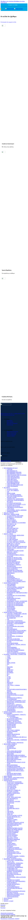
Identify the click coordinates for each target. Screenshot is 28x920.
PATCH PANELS (11, 520)
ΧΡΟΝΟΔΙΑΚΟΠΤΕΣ (12, 896)
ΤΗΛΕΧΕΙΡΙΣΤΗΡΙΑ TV (13, 578)
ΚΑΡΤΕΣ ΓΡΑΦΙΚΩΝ (12, 832)
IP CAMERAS (10, 518)
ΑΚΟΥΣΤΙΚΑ (10, 549)
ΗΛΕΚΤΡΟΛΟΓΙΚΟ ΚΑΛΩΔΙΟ (15, 695)
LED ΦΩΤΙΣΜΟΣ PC (12, 798)
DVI (8, 664)
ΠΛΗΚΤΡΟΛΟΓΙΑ (12, 845)
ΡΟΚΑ (8, 878)
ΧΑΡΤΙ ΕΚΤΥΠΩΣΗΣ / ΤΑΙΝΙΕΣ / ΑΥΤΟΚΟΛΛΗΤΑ (16, 856)
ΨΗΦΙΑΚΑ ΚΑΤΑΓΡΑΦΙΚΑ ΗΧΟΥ (16, 581)
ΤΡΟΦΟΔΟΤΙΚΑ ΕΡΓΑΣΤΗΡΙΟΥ (15, 650)
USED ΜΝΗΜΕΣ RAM (13, 483)
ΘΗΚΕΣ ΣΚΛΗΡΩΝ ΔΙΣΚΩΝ (14, 829)
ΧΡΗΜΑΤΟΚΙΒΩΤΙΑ (12, 511)
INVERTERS (10, 746)
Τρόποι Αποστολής (11, 433)
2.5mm (8, 655)
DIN (8, 661)
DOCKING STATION (12, 791)
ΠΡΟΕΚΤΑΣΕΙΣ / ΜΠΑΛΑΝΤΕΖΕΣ (16, 877)
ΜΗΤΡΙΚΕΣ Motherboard (13, 839)
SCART (9, 678)
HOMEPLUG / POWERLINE (14, 517)
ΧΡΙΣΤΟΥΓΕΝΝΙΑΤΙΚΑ (13, 895)
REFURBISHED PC (12, 470)
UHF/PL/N (9, 683)
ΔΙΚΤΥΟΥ (9, 692)
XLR (8, 688)
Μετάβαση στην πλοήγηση (7, 1)
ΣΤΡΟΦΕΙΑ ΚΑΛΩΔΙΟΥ (13, 880)
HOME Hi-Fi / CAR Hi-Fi (13, 543)
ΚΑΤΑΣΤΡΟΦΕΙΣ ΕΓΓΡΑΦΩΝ (15, 633)
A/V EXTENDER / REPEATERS (15, 535)
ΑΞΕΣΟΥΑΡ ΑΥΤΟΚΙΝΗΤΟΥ (15, 620)
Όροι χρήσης (10, 422)
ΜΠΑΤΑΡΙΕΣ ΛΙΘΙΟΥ (13, 758)
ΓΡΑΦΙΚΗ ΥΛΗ (11, 821)
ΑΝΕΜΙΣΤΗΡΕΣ (11, 585)
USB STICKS (10, 812)
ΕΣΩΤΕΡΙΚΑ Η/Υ (11, 693)
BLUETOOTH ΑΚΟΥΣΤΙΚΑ (14, 718)
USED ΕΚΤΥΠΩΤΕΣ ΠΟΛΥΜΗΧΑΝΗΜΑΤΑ (13, 481)
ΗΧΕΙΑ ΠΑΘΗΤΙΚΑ (12, 569)
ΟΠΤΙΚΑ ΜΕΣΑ (11, 843)
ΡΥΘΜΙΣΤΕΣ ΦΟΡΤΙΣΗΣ (13, 766)
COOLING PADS (11, 786)
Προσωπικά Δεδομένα (12, 431)
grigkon (21, 461)
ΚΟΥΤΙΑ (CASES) (12, 836)
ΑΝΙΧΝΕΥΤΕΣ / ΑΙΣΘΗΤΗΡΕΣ (15, 498)
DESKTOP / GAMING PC (14, 790)
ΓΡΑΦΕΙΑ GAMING (12, 819)
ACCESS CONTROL (12, 489)
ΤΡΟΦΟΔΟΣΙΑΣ (11, 710)
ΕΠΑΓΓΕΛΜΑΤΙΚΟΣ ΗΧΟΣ (14, 567)
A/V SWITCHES (11, 538)
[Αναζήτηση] (2, 8)
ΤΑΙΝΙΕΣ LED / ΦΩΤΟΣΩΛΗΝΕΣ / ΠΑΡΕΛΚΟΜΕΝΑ (16, 882)
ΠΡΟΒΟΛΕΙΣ (10, 875)
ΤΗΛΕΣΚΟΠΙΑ (11, 577)
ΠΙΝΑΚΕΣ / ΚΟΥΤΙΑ (12, 873)
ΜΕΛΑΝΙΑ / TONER (12, 838)
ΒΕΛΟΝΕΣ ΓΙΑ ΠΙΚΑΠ (13, 563)
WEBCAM (10, 814)
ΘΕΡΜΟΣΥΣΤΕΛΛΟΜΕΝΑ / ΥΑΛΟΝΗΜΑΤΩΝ (14, 698)
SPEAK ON (10, 682)
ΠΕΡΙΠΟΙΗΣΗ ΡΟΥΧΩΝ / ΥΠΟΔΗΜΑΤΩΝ (14, 599)
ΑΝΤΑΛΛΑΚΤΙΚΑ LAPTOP (14, 815)
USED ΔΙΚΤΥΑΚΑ (12, 479)
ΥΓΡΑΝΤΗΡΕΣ (11, 609)
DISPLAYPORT (11, 662)
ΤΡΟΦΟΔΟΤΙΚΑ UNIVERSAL (15, 769)
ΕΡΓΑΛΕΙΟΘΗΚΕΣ (12, 629)
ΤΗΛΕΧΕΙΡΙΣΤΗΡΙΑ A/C (13, 648)
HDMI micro (10, 669)
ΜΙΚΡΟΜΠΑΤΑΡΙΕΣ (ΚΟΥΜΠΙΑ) (16, 755)
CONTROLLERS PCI (12, 784)
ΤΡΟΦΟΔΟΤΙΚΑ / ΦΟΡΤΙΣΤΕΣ (15, 742)
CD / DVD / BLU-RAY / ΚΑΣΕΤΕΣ (16, 542)
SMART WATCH (11, 727)
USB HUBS (10, 811)
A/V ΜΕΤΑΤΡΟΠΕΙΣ (12, 539)
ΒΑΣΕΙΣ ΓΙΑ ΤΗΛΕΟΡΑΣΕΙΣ (14, 559)
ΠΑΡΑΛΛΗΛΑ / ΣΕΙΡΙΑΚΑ (14, 704)
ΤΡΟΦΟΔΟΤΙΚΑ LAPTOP (14, 853)
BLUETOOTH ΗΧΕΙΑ (13, 720)
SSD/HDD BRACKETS (13, 808)
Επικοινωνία (10, 424)
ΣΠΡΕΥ (9, 646)
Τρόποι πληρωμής (11, 434)
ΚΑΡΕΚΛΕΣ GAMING (13, 831)
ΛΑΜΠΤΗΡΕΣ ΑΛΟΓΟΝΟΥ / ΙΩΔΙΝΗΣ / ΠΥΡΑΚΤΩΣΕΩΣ (14, 870)
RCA (8, 674)
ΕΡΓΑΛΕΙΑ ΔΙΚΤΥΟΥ (12, 528)
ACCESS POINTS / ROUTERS (15, 515)
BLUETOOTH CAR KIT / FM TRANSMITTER (15, 617)
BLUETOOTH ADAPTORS (14, 781)
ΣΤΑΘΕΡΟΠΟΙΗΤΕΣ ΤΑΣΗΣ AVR (16, 767)
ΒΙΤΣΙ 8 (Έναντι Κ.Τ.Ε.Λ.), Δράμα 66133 (11, 413)
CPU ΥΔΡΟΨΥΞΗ (11, 787)
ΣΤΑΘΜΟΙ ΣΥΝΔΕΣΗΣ (13, 847)
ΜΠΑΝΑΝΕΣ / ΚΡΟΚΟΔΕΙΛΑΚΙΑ (16, 702)
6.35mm (9, 658)
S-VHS (8, 676)
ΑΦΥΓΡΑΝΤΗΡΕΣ (12, 590)
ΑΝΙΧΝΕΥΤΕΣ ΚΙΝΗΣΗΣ (14, 864)
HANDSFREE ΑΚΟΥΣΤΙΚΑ (14, 723)
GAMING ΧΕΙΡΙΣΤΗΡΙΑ (13, 793)
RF (7, 675)
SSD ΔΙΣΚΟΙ (10, 807)
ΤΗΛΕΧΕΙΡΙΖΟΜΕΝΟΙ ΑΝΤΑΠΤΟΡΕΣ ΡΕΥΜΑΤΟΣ (14, 887)
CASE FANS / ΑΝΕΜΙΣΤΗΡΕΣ (15, 783)
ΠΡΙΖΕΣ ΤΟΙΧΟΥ (11, 532)
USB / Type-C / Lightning (13, 685)
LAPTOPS (9, 469)
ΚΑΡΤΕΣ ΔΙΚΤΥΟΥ (12, 529)
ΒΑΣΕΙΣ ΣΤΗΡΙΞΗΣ (12, 731)
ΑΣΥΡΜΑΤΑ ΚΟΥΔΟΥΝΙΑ (14, 503)
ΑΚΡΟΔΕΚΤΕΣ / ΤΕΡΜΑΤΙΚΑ (15, 863)
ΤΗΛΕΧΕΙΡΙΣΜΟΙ (12, 647)
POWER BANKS (11, 724)
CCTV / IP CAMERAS (13, 490)
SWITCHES (10, 527)
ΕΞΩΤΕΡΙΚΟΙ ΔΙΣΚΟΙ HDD (14, 824)
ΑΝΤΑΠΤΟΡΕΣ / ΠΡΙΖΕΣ (13, 866)
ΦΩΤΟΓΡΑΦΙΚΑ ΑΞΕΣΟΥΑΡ (14, 580)
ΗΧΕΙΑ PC (10, 826)
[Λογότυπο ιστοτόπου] (9, 8)
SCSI (8, 679)
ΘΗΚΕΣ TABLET (11, 735)
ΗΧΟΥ (8, 696)
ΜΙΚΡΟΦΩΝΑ (11, 573)
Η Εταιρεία (9, 420)
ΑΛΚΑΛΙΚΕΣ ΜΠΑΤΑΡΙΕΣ (14, 751)
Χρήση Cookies (11, 436)
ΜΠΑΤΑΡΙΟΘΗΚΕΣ (12, 765)
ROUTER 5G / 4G (11, 524)
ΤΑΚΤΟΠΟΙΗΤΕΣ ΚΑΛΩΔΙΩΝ (15, 707)
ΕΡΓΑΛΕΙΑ (10, 627)
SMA (8, 681)
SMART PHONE (11, 725)
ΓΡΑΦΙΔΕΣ (10, 732)
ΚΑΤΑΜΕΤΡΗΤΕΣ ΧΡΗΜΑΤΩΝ (15, 632)
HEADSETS (10, 795)
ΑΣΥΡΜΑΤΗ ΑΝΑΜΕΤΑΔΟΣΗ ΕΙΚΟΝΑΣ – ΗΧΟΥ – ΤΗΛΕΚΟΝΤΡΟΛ (15, 552)
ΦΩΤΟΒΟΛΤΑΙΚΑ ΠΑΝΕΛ (14, 774)
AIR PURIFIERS (11, 584)
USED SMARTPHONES (13, 477)
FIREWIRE (10, 667)
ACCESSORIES (14, 717)
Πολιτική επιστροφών (12, 423)
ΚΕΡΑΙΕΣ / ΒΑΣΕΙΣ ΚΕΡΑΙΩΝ (15, 571)
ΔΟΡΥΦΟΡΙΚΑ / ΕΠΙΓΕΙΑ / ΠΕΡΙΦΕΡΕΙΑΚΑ (14, 565)
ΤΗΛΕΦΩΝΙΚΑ (11, 709)
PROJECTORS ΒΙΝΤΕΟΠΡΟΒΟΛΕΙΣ (17, 546)
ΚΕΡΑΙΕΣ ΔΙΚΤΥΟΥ (12, 531)
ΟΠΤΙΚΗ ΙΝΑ (10, 703)
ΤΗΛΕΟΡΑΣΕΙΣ (11, 608)
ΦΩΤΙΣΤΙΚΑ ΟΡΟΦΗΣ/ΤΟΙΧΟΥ (15, 894)
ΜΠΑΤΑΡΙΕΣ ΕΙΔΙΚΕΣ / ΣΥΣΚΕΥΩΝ (17, 756)
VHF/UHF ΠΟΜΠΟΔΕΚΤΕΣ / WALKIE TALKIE (15, 496)
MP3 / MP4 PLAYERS (13, 545)
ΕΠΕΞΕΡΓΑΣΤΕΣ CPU (13, 825)
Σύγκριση (6, 899)
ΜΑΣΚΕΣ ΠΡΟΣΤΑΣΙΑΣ (13, 506)
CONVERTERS (11, 745)
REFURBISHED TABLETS (14, 473)
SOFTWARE (10, 805)
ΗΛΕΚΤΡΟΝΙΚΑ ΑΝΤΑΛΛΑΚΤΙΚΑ (16, 630)
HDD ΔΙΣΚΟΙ (10, 794)
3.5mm (8, 657)
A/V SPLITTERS (11, 536)
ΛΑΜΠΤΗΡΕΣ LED (12, 868)
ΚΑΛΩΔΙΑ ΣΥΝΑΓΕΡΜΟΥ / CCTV (16, 504)
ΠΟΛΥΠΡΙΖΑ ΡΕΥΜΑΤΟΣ (14, 874)
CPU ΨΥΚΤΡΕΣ (11, 788)
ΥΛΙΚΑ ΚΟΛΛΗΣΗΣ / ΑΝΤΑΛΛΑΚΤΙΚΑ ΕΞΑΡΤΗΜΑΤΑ (16, 652)
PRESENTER (10, 802)
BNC (8, 660)
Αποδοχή (17, 918)
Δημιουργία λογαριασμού (7, 913)
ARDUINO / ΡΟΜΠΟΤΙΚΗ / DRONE (17, 613)
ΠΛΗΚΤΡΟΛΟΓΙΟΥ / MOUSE (15, 706)
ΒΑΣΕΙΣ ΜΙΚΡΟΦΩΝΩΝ (13, 562)
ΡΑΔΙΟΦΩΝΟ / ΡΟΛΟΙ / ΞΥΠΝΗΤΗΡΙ (17, 601)
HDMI (8, 668)
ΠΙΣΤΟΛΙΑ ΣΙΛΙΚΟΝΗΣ (13, 639)
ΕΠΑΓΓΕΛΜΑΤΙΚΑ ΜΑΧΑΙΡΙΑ (15, 626)
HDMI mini (10, 671)
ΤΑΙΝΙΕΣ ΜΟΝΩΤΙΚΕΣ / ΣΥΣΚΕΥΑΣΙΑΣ (13, 884)
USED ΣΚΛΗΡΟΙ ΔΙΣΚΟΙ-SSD (15, 484)
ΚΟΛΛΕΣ (9, 634)
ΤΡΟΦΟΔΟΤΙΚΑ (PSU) (13, 852)
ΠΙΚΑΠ (9, 574)
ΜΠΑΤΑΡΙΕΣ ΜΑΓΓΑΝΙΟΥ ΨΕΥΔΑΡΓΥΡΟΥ (14, 760)
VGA (8, 686)
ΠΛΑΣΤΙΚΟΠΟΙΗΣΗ (12, 643)
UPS (8, 749)
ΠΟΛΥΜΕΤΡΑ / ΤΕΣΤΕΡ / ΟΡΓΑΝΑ (16, 644)
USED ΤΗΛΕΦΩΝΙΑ (12, 486)
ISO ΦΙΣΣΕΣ (10, 672)
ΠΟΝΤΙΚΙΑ (10, 846)
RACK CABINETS (12, 521)
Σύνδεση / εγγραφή (8, 901)
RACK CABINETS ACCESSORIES (16, 522)
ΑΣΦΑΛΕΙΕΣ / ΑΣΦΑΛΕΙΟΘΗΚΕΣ (16, 622)
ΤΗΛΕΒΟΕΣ (10, 576)
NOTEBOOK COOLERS (13, 801)
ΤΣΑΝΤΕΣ (9, 854)
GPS (8, 491)
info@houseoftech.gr (9, 415)
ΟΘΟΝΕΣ (9, 842)
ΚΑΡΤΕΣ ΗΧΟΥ (11, 833)
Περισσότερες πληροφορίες (8, 918)
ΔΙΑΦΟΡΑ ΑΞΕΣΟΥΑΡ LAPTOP (15, 822)
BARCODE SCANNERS (13, 615)
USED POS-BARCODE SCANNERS (16, 475)
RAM (8, 804)
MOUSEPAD (10, 800)
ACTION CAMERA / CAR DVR (15, 541)
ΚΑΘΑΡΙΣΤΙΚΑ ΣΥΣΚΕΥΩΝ (14, 570)
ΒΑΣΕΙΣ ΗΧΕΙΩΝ (11, 560)
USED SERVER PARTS (13, 476)
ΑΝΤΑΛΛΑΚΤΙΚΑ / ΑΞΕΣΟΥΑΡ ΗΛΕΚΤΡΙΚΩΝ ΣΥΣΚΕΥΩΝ (15, 587)
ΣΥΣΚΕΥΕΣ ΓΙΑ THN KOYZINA (16, 602)
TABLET (9, 728)
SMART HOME (11, 493)
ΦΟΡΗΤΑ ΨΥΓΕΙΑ (12, 611)
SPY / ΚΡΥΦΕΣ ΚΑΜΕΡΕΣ (14, 494)
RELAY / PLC (10, 861)
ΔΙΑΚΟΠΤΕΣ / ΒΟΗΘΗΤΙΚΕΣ (15, 867)
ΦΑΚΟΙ (9, 889)
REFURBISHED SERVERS (14, 472)
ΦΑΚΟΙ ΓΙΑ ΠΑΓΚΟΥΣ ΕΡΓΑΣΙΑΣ (16, 891)
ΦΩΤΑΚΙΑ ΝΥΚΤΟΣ (12, 892)
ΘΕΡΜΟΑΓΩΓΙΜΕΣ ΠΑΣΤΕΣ (15, 828)
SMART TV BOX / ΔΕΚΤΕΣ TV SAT (16, 548)
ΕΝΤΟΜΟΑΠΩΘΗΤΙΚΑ (13, 591)
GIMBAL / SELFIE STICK (14, 721)
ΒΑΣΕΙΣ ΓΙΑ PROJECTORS (14, 557)
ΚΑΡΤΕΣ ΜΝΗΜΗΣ (12, 835)
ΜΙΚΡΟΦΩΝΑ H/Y (12, 840)
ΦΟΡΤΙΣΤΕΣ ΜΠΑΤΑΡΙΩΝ (14, 773)
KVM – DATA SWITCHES (14, 797)
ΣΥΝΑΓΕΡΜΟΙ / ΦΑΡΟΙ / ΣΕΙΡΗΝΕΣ (17, 510)
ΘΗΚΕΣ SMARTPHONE (13, 734)
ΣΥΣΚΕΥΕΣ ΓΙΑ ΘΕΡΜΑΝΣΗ (15, 604)
